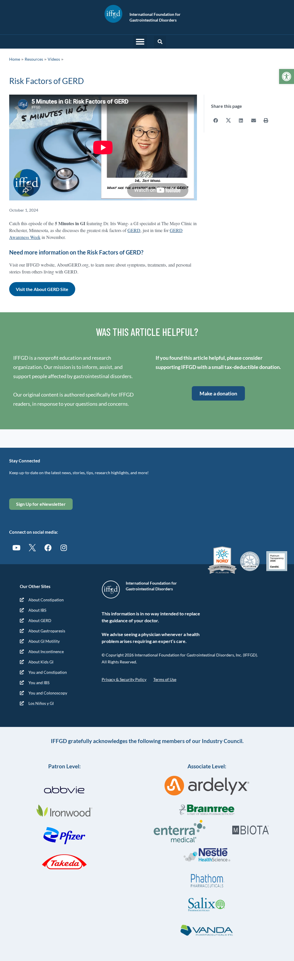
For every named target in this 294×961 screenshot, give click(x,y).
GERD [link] (133, 230)
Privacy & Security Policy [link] (124, 679)
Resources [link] (34, 59)
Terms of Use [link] (164, 679)
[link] (286, 76)
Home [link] (14, 59)
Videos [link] (54, 59)
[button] (140, 42)
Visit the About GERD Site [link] (42, 289)
